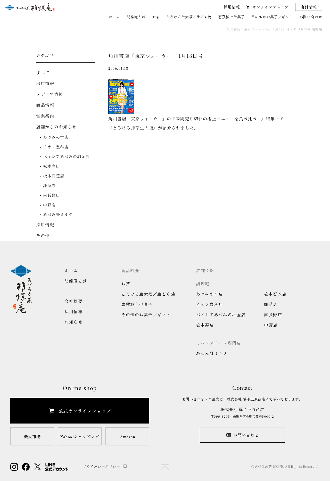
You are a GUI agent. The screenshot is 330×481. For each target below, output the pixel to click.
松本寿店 (51, 166)
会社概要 (73, 301)
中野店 (49, 205)
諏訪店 (49, 185)
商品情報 (45, 105)
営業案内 (45, 116)
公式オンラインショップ (85, 410)
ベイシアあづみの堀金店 (66, 156)
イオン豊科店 (56, 147)
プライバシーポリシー (101, 466)
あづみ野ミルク (58, 214)
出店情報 (45, 83)
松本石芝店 (53, 175)
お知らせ (73, 322)
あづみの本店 (56, 137)
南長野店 (51, 195)
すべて (43, 73)
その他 (43, 235)
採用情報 (232, 7)
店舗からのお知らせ (56, 127)
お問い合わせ (246, 435)
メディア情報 (49, 94)
